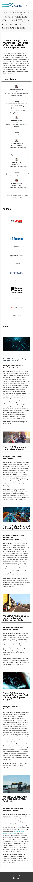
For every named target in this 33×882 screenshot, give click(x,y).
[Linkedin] (14, 878)
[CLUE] (12, 5)
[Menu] (31, 5)
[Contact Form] (18, 878)
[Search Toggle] (26, 5)
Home (4, 12)
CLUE (18, 875)
